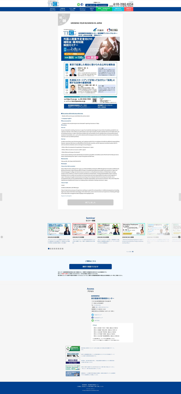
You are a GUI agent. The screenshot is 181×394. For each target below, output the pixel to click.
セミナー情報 (72, 8)
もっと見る (129, 251)
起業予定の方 (118, 8)
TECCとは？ (52, 8)
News (91, 10)
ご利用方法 (62, 8)
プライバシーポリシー (90, 388)
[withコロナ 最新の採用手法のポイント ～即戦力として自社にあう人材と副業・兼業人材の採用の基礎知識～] (1, 197)
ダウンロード (83, 8)
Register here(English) (66, 196)
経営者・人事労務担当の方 (104, 8)
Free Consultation (102, 5)
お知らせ (92, 8)
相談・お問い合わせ (91, 5)
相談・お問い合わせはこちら (102, 307)
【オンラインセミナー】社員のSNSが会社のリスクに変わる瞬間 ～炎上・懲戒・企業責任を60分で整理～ (84, 241)
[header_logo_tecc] (53, 4)
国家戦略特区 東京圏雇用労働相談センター (90, 384)
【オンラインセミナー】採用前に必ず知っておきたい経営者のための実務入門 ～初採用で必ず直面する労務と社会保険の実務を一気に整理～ (59, 241)
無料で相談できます (90, 266)
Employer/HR (104, 10)
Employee (128, 10)
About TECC (53, 10)
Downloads (82, 10)
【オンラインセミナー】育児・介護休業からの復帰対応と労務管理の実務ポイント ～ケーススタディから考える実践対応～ (108, 241)
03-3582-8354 (97, 305)
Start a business (118, 10)
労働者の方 (128, 8)
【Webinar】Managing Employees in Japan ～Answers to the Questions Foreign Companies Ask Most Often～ (132, 241)
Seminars (72, 10)
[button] (179, 237)
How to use (62, 10)
